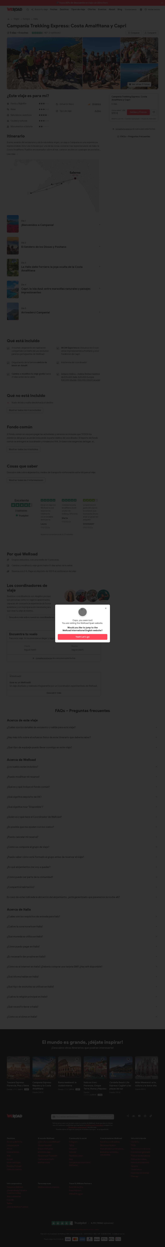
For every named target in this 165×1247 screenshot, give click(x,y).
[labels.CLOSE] (105, 608)
